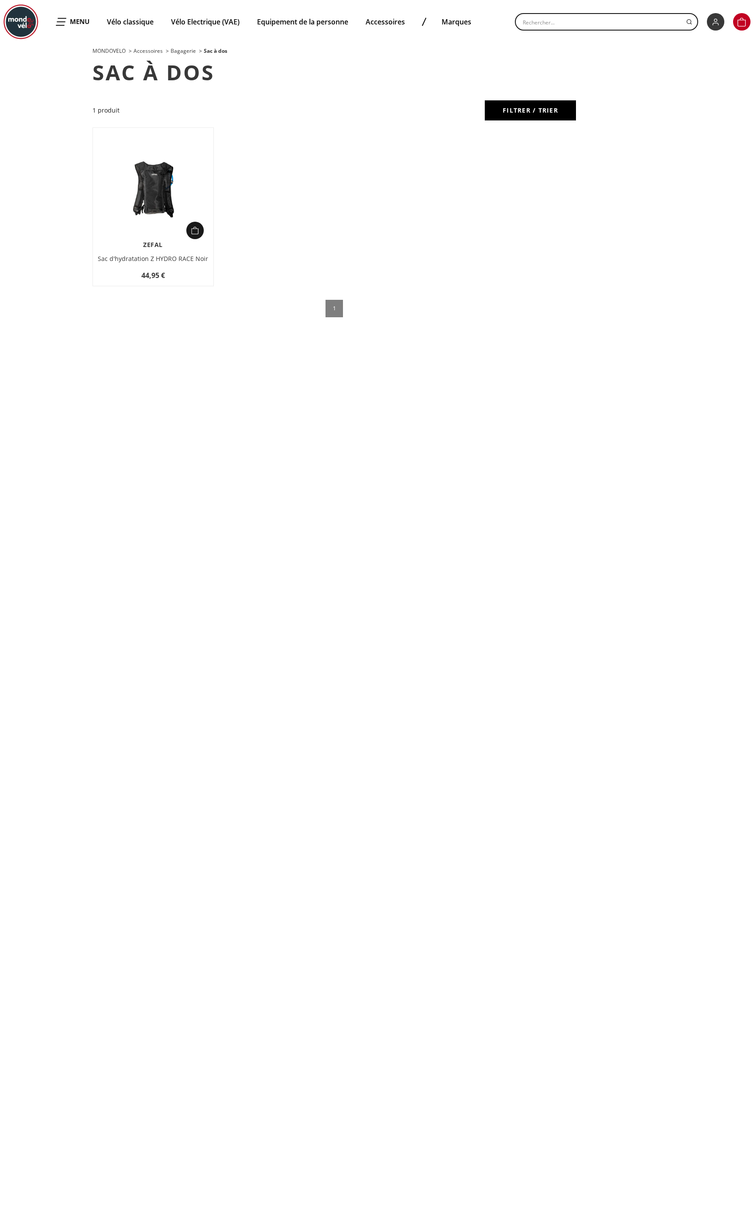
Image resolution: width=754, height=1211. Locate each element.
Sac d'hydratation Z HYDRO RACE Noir (153, 258)
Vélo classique (130, 22)
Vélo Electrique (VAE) (205, 22)
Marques (456, 22)
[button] (742, 22)
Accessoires (385, 22)
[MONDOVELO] (20, 21)
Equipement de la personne (302, 22)
